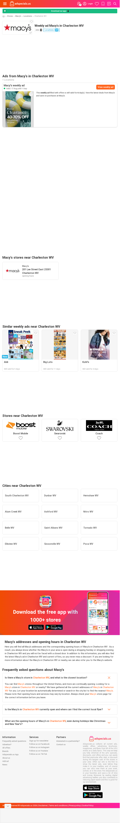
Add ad (5, 761)
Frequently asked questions (14, 741)
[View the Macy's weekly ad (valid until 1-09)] (18, 109)
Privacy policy (74, 805)
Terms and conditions (58, 805)
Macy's (18, 16)
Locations (28, 16)
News (4, 764)
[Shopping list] (109, 3)
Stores (10, 16)
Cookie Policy (87, 805)
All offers (6, 748)
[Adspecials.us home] (20, 4)
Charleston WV (41, 677)
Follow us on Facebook (39, 744)
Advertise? (6, 744)
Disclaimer (42, 805)
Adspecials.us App (10, 754)
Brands (5, 751)
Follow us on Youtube (38, 751)
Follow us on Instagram (39, 747)
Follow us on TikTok (38, 754)
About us (6, 758)
